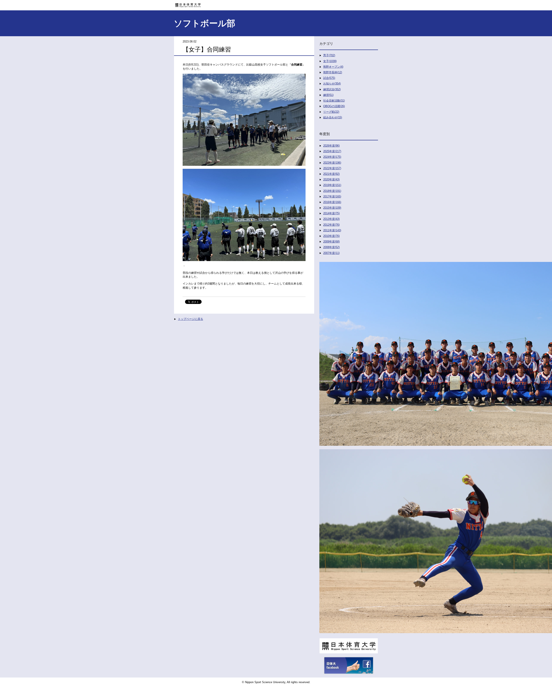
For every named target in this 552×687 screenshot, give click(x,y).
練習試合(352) (332, 89)
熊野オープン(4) (333, 66)
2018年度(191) (332, 190)
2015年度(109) (332, 207)
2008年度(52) (331, 247)
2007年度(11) (331, 253)
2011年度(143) (332, 230)
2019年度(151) (332, 185)
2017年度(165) (332, 196)
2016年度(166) (332, 202)
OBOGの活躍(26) (334, 106)
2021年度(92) (331, 173)
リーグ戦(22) (331, 111)
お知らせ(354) (332, 83)
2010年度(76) (331, 236)
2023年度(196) (332, 162)
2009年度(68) (331, 241)
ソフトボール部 (204, 23)
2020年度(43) (331, 179)
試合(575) (329, 78)
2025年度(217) (332, 151)
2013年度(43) (331, 219)
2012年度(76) (331, 224)
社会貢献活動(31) (334, 100)
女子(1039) (330, 61)
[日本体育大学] (276, 4)
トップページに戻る (190, 319)
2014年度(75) (331, 213)
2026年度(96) (331, 145)
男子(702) (329, 55)
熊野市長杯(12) (332, 72)
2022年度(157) (332, 168)
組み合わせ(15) (332, 117)
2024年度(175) (332, 156)
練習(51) (328, 95)
